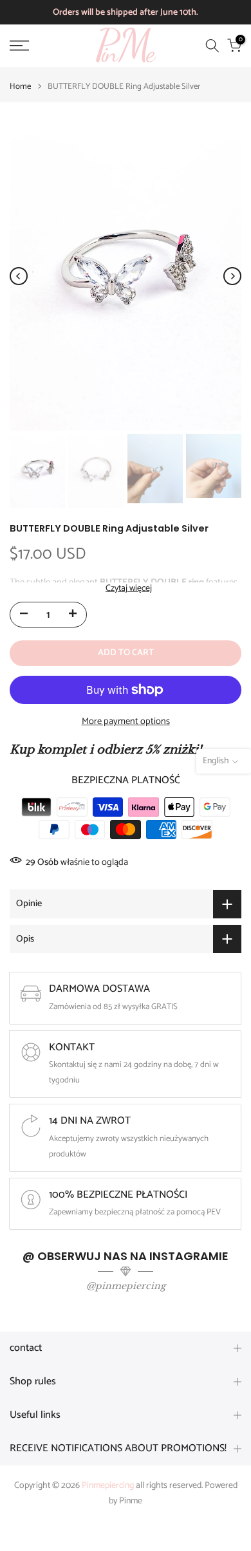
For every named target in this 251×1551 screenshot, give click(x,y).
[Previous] (19, 276)
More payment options (126, 721)
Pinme (130, 1501)
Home (20, 86)
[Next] (232, 276)
